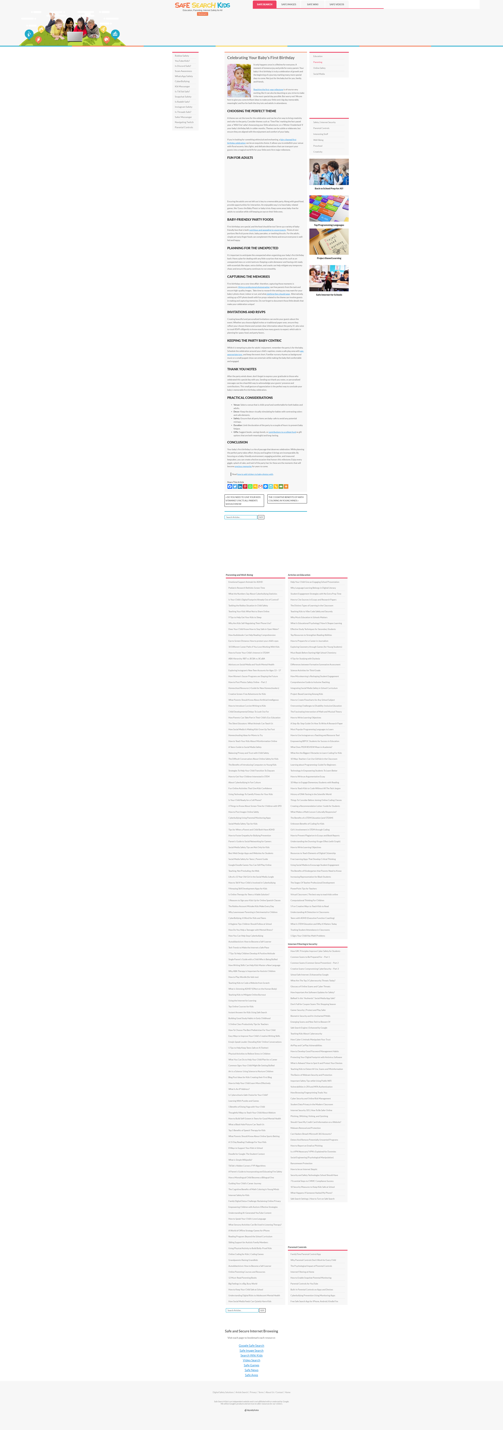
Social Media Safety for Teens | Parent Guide (248, 859)
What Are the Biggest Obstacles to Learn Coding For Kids (316, 753)
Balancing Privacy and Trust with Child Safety (248, 753)
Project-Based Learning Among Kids (307, 694)
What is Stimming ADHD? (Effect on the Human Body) (252, 989)
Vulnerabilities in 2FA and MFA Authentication (312, 1087)
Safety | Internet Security (324, 122)
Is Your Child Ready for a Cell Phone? (244, 800)
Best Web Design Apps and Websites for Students (250, 853)
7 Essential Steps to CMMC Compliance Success (312, 1181)
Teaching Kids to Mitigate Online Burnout (247, 995)
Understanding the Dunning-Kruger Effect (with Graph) (315, 841)
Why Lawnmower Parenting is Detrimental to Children (252, 912)
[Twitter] (235, 486)
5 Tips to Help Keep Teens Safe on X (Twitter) (248, 1048)
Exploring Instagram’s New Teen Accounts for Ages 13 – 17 (254, 670)
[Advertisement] (265, 181)
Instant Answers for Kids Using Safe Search (247, 1012)
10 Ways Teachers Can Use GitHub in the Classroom (314, 759)
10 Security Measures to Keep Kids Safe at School (313, 1187)
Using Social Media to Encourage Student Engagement (315, 865)
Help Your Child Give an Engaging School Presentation (315, 582)
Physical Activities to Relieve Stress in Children (249, 1053)
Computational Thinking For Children (307, 900)
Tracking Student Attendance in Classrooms (310, 930)
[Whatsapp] (250, 486)
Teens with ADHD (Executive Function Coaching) (313, 918)
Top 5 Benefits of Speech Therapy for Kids (247, 1130)
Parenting (317, 62)
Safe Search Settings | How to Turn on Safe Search (313, 1199)
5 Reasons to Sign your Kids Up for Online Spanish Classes (254, 900)
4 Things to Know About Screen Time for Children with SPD (255, 806)
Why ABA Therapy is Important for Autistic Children (251, 971)
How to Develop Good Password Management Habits (315, 1051)
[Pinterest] (245, 486)
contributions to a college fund (282, 432)
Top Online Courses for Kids (241, 1006)
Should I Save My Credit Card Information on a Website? (316, 1122)
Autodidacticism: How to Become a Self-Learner (249, 941)
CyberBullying (182, 81)
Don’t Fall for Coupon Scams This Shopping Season (313, 1004)
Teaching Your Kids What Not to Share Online (248, 611)
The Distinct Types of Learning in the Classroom (312, 605)
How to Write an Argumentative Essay (308, 776)
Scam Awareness (183, 71)
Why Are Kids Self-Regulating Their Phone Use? (249, 623)
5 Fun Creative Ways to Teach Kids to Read (310, 906)
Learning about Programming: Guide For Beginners (313, 765)
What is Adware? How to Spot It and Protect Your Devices (316, 1063)
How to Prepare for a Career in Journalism (309, 641)
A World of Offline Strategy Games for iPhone (249, 1230)
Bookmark (202, 14)
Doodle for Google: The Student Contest (246, 1154)
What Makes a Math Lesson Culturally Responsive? (314, 812)
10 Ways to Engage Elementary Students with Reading (315, 782)
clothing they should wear (278, 294)
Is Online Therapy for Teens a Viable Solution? (248, 894)
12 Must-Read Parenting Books (242, 1278)
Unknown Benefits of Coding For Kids (307, 824)
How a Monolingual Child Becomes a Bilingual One (251, 1177)
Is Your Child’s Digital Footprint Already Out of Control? (253, 599)
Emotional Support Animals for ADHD (245, 582)
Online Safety (319, 68)
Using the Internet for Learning (242, 1000)
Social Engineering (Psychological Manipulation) (312, 1157)
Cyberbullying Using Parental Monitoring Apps (249, 818)
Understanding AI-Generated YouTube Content (249, 1213)
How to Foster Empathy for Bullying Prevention (249, 835)
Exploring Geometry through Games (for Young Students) (316, 647)
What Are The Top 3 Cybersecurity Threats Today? (313, 980)
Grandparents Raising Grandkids (243, 1260)
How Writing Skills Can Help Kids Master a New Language (254, 965)
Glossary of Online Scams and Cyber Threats (310, 986)
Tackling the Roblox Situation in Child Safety (248, 605)
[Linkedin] (240, 486)
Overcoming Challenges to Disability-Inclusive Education (316, 706)
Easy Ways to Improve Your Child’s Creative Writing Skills (254, 1036)
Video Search (251, 1360)
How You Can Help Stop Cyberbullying (245, 936)
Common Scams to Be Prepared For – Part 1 (310, 957)
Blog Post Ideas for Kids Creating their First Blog (250, 1077)
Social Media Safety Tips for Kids (243, 824)
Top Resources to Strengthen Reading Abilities (311, 635)
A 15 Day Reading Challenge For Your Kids (247, 1142)
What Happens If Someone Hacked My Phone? (311, 1193)
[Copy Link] (276, 486)
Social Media (319, 74)
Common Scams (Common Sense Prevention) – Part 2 (315, 963)
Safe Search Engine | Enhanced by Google (309, 1028)
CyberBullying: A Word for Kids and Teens (247, 918)
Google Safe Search (251, 1345)
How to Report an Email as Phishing (306, 1145)
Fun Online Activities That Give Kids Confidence (250, 788)
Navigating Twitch (184, 122)
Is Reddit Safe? (182, 101)
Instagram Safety (183, 106)
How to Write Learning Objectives (306, 717)
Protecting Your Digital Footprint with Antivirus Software (316, 1057)
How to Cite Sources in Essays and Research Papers (314, 599)
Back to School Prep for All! (329, 188)
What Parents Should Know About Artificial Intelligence (253, 700)
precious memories (243, 466)
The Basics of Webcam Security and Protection (311, 1075)
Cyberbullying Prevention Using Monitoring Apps (313, 1295)
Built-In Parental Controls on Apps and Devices (312, 1289)
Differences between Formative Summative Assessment (315, 664)
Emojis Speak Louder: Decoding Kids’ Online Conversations (255, 1042)
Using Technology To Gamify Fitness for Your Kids (250, 794)
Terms (261, 1392)
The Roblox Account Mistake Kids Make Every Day (251, 906)
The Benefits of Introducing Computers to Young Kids (252, 765)
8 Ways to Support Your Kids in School (245, 1148)
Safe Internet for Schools (329, 294)
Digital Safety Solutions (223, 1392)
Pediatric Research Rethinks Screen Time (246, 588)
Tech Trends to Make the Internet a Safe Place (248, 947)
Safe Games (251, 1365)
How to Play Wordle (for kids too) (243, 977)
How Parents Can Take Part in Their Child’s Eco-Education (254, 717)
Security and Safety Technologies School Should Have (314, 1175)
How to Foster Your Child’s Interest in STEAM (248, 653)
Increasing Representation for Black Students (311, 877)
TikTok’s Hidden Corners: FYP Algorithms (247, 1166)
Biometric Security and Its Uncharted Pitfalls (310, 1016)
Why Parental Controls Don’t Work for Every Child (313, 1260)
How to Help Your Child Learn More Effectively (249, 1083)
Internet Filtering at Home (302, 1272)
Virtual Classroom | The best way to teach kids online (314, 894)
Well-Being (318, 140)
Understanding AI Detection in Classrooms (310, 912)
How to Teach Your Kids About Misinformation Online (252, 741)
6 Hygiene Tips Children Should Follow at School (250, 924)
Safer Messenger (183, 117)
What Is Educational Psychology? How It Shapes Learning (316, 623)
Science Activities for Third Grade (305, 670)
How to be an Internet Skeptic (304, 1169)
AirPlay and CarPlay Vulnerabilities (306, 1045)
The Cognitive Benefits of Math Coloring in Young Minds (253, 1189)
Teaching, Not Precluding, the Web (243, 871)
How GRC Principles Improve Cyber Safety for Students (315, 951)
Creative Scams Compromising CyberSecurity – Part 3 (315, 969)
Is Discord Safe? (183, 66)
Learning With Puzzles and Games (243, 1101)
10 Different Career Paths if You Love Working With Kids (254, 647)
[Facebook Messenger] (265, 486)
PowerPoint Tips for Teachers (304, 888)
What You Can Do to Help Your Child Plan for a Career (252, 1059)
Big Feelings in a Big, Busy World (242, 1283)
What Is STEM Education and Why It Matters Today (314, 924)
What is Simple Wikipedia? (240, 1160)
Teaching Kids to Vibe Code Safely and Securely (312, 611)
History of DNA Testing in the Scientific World (311, 794)
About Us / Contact (274, 1392)
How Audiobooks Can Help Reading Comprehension (252, 635)
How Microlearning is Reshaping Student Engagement (315, 676)
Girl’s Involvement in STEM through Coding (310, 829)
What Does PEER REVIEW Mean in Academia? (311, 747)
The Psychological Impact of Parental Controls (311, 1266)
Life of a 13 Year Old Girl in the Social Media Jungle (251, 877)
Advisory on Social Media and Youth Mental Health (251, 664)
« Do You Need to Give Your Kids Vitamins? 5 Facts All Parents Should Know (243, 500)
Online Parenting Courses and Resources (246, 1272)
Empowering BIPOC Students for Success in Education (315, 741)
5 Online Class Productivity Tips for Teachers (248, 1024)
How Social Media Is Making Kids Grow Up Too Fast (251, 729)
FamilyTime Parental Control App (306, 1254)
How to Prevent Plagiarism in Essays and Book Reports (315, 835)
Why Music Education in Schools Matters (309, 617)
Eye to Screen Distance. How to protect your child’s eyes (253, 641)
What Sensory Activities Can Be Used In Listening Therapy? (254, 1224)
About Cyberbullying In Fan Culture (244, 782)
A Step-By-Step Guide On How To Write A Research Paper (317, 723)
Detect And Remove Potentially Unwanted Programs (314, 1140)
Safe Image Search (252, 1350)
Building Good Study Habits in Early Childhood (249, 1018)
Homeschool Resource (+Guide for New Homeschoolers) (253, 688)
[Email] (281, 486)
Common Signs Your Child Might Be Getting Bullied (251, 1065)
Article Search (242, 1392)
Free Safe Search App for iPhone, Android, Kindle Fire (314, 1301)
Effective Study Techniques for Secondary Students (313, 629)
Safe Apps (251, 1375)
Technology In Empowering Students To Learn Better (314, 770)
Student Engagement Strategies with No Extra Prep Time (316, 594)
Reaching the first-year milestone (268, 89)
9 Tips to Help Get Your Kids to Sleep (244, 617)
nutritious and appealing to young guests (267, 230)
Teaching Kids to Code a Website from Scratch (249, 983)
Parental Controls (321, 128)
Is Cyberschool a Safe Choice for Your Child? (248, 1095)
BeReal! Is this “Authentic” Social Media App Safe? (313, 998)
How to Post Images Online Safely (243, 812)
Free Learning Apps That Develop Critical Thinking (313, 859)
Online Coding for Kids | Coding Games (246, 1254)
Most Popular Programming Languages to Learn (312, 729)
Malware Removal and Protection (306, 1128)
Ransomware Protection (301, 1163)
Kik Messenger (182, 86)
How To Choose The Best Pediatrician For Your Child (251, 1030)
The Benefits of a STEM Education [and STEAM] (312, 818)
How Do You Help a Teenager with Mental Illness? (250, 930)
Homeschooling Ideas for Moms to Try (245, 735)
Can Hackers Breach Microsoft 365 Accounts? (311, 1134)
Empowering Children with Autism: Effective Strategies (253, 1207)
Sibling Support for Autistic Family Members (248, 1242)
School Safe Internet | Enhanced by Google (310, 974)
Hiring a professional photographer (254, 287)
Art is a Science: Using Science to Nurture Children (250, 1071)
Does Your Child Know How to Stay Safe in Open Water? (253, 629)
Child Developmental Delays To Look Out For (248, 711)
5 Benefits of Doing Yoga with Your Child (246, 1107)
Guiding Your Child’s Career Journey (244, 1183)
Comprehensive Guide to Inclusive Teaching (310, 682)
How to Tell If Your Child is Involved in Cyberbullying (251, 882)
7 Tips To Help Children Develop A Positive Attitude (251, 953)
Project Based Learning (329, 258)
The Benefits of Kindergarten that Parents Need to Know (316, 871)
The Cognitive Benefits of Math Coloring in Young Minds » (286, 499)
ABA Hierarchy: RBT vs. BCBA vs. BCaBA (246, 658)
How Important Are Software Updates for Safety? (313, 992)
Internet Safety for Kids (238, 1195)
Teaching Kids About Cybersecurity (306, 1033)
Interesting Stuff (320, 134)
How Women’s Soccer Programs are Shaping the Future (253, 676)
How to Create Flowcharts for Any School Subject (313, 700)
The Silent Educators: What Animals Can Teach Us (250, 723)
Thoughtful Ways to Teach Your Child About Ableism (252, 1112)
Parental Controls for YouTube (304, 1283)
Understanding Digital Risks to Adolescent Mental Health (254, 1295)
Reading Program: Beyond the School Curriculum (250, 1236)
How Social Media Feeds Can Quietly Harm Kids (249, 1301)
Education (317, 56)
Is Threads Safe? (183, 112)
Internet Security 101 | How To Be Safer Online (311, 1110)
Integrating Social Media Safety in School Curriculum (314, 688)
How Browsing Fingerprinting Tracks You (309, 1092)
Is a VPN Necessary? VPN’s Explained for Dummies (313, 1151)
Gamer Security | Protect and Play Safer (308, 1010)
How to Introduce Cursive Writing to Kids (247, 706)
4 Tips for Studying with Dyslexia (305, 658)
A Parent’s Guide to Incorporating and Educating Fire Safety (255, 1171)
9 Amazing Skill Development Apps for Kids (247, 888)
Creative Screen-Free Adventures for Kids (247, 694)
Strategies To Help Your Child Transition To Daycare (251, 770)
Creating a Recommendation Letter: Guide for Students (315, 806)
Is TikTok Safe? (182, 91)
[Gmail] (260, 486)
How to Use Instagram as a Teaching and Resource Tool (315, 735)
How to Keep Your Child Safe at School (245, 1289)
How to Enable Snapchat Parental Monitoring (311, 1278)
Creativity (317, 152)
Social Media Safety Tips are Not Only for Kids (249, 847)
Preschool (317, 146)
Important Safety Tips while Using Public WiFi (311, 1081)
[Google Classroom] (255, 486)
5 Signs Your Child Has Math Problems (308, 936)
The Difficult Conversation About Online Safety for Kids (253, 759)
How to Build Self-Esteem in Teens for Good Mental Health (254, 1118)
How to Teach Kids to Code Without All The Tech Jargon (316, 788)
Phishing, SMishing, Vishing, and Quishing (309, 1116)
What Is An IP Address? (239, 1089)
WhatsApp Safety (184, 76)
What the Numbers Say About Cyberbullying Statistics (252, 594)
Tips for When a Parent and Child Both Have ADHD (251, 829)
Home (287, 1392)
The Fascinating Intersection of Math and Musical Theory (316, 711)
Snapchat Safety (183, 96)
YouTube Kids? (182, 60)
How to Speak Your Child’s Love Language (247, 1219)
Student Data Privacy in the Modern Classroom (312, 1104)
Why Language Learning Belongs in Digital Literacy (313, 588)
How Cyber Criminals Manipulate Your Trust (310, 1039)
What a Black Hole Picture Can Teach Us (246, 1124)
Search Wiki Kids (251, 1355)
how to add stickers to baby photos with (255, 474)
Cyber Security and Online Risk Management (311, 1098)
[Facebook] (230, 486)
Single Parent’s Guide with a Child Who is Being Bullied (253, 959)
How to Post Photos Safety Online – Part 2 (247, 682)
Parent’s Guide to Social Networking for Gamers (249, 841)
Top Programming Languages (329, 225)
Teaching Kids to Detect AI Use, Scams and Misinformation (317, 1069)
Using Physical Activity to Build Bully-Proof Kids (250, 1248)
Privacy (253, 1392)
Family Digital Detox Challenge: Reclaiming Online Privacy (254, 1201)
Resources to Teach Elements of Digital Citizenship (313, 853)
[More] (286, 486)
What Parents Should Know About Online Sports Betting (254, 1136)
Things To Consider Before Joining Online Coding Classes (316, 800)
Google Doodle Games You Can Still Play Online (249, 865)
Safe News (251, 1370)
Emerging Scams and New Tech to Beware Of (310, 1022)
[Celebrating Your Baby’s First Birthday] (239, 65)
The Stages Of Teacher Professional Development (313, 882)
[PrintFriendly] (270, 486)
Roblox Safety (182, 55)
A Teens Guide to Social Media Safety (244, 747)
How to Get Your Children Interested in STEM (249, 776)
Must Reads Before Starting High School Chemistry (313, 653)
